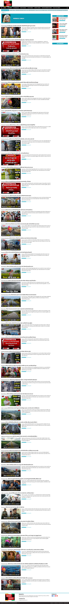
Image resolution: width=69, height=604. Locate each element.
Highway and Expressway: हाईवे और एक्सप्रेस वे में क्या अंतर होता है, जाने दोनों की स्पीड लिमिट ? (19, 436)
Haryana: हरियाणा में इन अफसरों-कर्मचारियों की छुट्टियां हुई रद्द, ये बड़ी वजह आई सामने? (17, 40)
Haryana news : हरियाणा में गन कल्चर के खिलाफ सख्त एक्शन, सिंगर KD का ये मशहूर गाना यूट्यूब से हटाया (21, 535)
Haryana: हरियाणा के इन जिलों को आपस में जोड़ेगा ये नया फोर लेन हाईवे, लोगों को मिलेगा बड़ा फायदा (20, 224)
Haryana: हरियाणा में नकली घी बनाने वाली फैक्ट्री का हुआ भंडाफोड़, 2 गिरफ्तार (16, 181)
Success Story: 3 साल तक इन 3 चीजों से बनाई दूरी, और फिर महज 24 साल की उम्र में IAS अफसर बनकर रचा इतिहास (22, 549)
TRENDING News (60, 15)
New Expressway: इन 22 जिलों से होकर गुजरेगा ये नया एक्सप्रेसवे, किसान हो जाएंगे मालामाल (18, 294)
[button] (1, 7)
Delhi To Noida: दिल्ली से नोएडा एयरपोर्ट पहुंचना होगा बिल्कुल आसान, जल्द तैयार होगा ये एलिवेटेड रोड (20, 408)
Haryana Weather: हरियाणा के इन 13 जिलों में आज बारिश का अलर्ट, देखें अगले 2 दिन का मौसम (19, 238)
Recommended (60, 43)
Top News (9, 7)
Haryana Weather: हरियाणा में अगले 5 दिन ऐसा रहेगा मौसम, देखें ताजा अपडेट (16, 351)
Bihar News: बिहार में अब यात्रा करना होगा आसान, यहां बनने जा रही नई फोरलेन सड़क (17, 309)
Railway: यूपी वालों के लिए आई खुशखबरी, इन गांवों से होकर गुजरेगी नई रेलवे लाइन (16, 110)
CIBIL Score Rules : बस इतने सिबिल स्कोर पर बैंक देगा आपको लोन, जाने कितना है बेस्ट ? (17, 493)
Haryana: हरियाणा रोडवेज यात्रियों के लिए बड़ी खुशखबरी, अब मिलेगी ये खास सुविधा (16, 323)
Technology (16, 7)
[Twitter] (54, 595)
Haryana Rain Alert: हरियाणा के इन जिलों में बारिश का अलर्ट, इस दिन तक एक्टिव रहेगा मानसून (19, 68)
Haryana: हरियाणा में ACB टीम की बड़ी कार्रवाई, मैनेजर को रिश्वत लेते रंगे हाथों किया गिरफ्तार (18, 337)
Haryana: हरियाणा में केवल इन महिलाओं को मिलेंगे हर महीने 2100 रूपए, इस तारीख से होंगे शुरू (18, 365)
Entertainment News (47, 7)
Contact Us (22, 598)
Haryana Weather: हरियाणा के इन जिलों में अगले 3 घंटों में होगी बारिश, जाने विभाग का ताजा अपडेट (19, 450)
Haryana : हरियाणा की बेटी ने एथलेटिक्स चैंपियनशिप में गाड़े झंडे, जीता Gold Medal (17, 578)
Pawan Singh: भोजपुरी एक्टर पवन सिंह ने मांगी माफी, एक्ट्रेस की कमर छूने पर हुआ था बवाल (18, 25)
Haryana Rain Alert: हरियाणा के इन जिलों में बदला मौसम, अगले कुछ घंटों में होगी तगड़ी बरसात (19, 379)
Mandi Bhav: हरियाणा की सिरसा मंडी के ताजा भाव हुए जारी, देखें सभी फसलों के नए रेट (17, 266)
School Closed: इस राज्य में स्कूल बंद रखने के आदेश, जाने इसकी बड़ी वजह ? (15, 153)
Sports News (37, 7)
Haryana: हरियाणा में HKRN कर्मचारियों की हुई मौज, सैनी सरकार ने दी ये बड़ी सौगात (16, 209)
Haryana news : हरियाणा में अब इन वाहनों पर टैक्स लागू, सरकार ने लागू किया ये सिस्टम (17, 521)
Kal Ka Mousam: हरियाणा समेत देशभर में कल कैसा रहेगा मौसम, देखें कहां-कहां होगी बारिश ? (18, 280)
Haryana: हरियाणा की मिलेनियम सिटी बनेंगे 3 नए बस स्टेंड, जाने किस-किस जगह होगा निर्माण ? (19, 422)
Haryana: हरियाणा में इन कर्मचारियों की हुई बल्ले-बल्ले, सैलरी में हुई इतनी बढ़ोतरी (16, 252)
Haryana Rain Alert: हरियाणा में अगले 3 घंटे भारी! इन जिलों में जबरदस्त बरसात (16, 195)
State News (30, 7)
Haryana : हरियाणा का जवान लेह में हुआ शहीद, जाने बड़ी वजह (12, 507)
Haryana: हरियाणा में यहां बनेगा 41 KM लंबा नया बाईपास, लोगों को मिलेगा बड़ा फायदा (17, 96)
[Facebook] (52, 595)
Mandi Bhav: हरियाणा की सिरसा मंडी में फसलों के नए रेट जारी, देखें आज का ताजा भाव (17, 394)
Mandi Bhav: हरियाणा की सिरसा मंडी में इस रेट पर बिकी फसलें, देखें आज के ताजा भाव (17, 167)
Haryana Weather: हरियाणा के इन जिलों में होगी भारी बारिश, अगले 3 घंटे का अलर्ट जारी (17, 139)
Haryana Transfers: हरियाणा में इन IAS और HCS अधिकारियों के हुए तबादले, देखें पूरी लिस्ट (18, 125)
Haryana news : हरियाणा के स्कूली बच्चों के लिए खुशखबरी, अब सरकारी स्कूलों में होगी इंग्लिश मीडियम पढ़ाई (21, 478)
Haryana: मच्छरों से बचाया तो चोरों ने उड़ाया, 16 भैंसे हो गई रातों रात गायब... (15, 54)
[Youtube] (57, 595)
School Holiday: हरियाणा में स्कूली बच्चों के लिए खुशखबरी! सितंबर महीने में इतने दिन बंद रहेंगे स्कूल (19, 82)
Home (5, 7)
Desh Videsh (23, 7)
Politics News (56, 7)
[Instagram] (55, 595)
